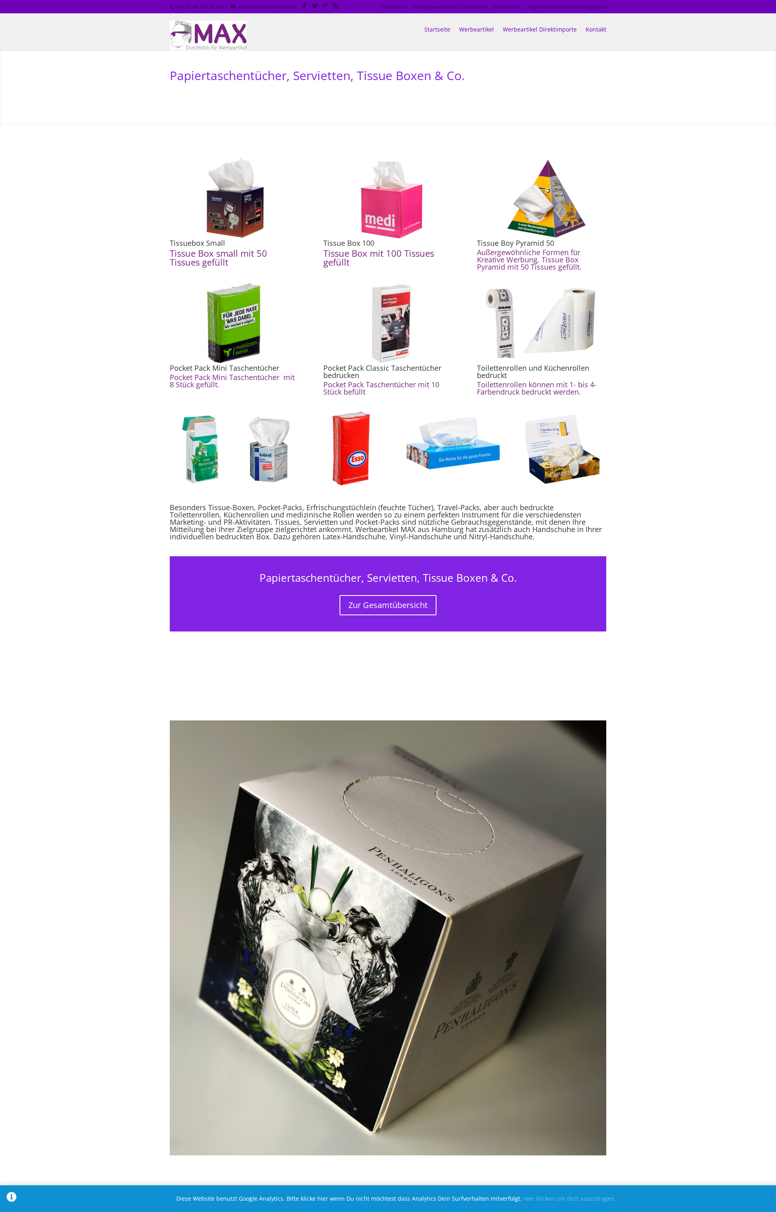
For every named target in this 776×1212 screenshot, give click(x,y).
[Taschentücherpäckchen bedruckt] (388, 499)
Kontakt (596, 29)
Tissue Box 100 (348, 243)
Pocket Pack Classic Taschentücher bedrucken (382, 371)
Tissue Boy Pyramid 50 (515, 243)
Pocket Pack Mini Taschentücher (224, 368)
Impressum (394, 6)
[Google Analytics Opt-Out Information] (11, 1199)
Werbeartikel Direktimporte (540, 29)
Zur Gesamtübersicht (388, 605)
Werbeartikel (476, 29)
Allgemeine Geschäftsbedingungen (566, 6)
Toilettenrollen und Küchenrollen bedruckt (533, 371)
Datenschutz (507, 6)
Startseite (437, 29)
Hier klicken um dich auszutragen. (569, 1198)
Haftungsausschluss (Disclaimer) (450, 6)
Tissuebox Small (197, 243)
